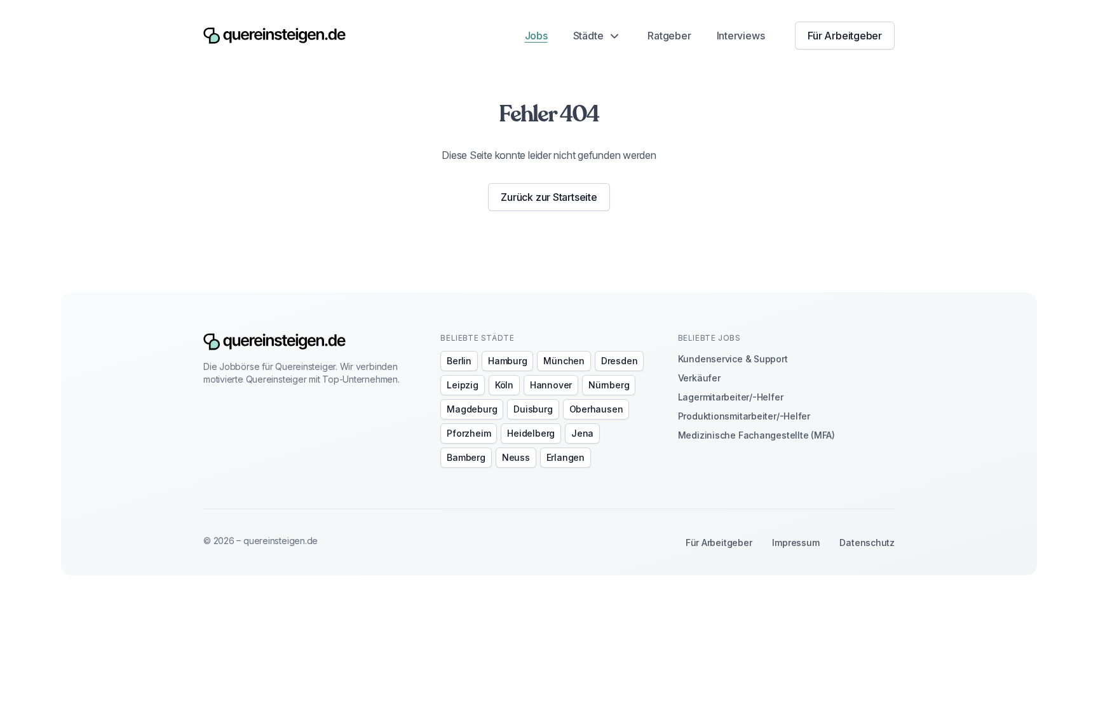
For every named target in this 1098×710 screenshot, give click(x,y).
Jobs (536, 35)
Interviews (741, 35)
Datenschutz (867, 542)
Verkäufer (699, 377)
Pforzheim (469, 433)
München (563, 360)
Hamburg (507, 360)
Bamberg (466, 457)
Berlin (459, 360)
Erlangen (565, 457)
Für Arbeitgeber (845, 35)
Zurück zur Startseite (549, 197)
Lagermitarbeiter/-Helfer (730, 397)
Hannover (551, 384)
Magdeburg (472, 409)
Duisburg (532, 409)
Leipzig (462, 384)
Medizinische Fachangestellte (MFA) (756, 435)
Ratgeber (669, 35)
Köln (504, 384)
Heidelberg (531, 433)
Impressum (795, 542)
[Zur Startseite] (274, 35)
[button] (598, 35)
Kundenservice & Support (733, 358)
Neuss (516, 457)
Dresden (619, 360)
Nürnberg (608, 384)
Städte (588, 35)
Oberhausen (596, 409)
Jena (582, 433)
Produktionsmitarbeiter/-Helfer (744, 416)
